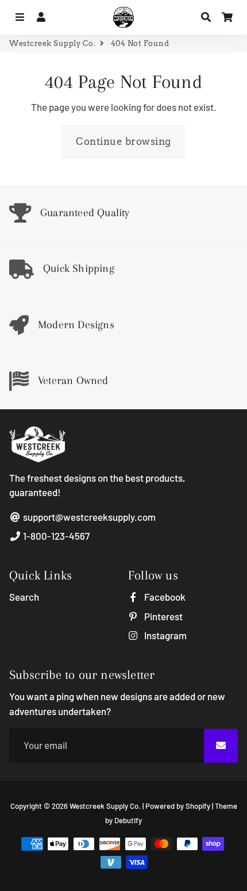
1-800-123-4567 (55, 535)
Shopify (198, 806)
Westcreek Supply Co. (52, 43)
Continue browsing (123, 141)
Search (24, 596)
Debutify (128, 820)
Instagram (164, 635)
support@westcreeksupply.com (88, 517)
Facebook (164, 596)
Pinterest (162, 616)
